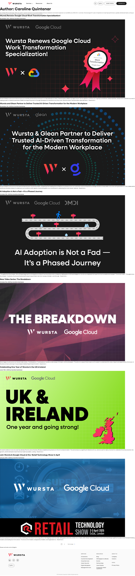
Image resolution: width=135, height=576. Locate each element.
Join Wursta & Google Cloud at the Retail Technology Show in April (30, 455)
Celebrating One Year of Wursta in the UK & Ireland (23, 367)
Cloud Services (85, 561)
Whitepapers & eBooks (102, 559)
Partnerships (99, 563)
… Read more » (91, 100)
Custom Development (87, 559)
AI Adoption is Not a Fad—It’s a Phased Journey (21, 191)
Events (98, 561)
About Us (49, 3)
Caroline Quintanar (20, 18)
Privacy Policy (115, 565)
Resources (39, 3)
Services (28, 3)
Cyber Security (85, 563)
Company (114, 556)
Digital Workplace (85, 565)
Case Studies (100, 565)
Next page (70, 544)
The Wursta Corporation (63, 574)
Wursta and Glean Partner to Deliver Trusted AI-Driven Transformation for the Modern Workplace (43, 104)
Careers (114, 559)
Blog (97, 556)
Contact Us (121, 3)
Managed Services (86, 567)
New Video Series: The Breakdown (15, 279)
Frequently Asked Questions (101, 568)
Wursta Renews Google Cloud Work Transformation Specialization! (30, 16)
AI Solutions (84, 556)
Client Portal (110, 3)
